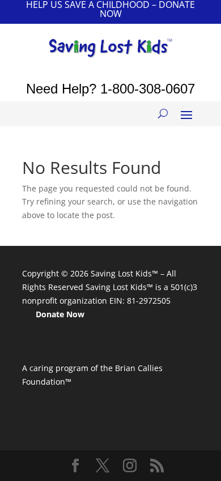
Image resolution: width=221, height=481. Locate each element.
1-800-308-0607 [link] (147, 88)
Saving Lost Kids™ (124, 273)
